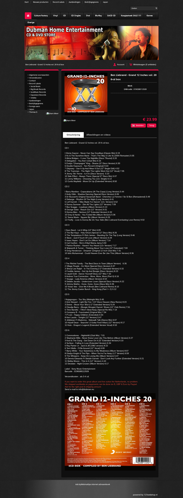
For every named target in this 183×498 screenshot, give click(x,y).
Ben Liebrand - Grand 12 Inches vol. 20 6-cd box (44, 65)
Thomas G (33, 112)
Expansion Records (38, 95)
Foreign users (34, 106)
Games (150, 16)
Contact (32, 81)
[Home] (28, 15)
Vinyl (55, 16)
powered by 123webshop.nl (145, 495)
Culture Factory (41, 16)
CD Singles (76, 16)
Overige (30, 23)
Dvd (88, 16)
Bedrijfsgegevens (92, 2)
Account (120, 65)
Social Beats (35, 86)
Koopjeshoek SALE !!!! (131, 16)
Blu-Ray (98, 16)
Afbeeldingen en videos (98, 135)
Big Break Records (38, 89)
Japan (105, 2)
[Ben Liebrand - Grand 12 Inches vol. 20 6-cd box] (85, 115)
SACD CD (111, 16)
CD (64, 16)
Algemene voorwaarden (39, 75)
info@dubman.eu (86, 389)
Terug (151, 126)
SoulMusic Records (38, 92)
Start (27, 2)
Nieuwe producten (40, 2)
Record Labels (58, 2)
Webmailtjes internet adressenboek (95, 484)
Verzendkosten (35, 78)
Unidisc (33, 98)
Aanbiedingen (74, 2)
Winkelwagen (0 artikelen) (144, 65)
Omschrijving (73, 135)
